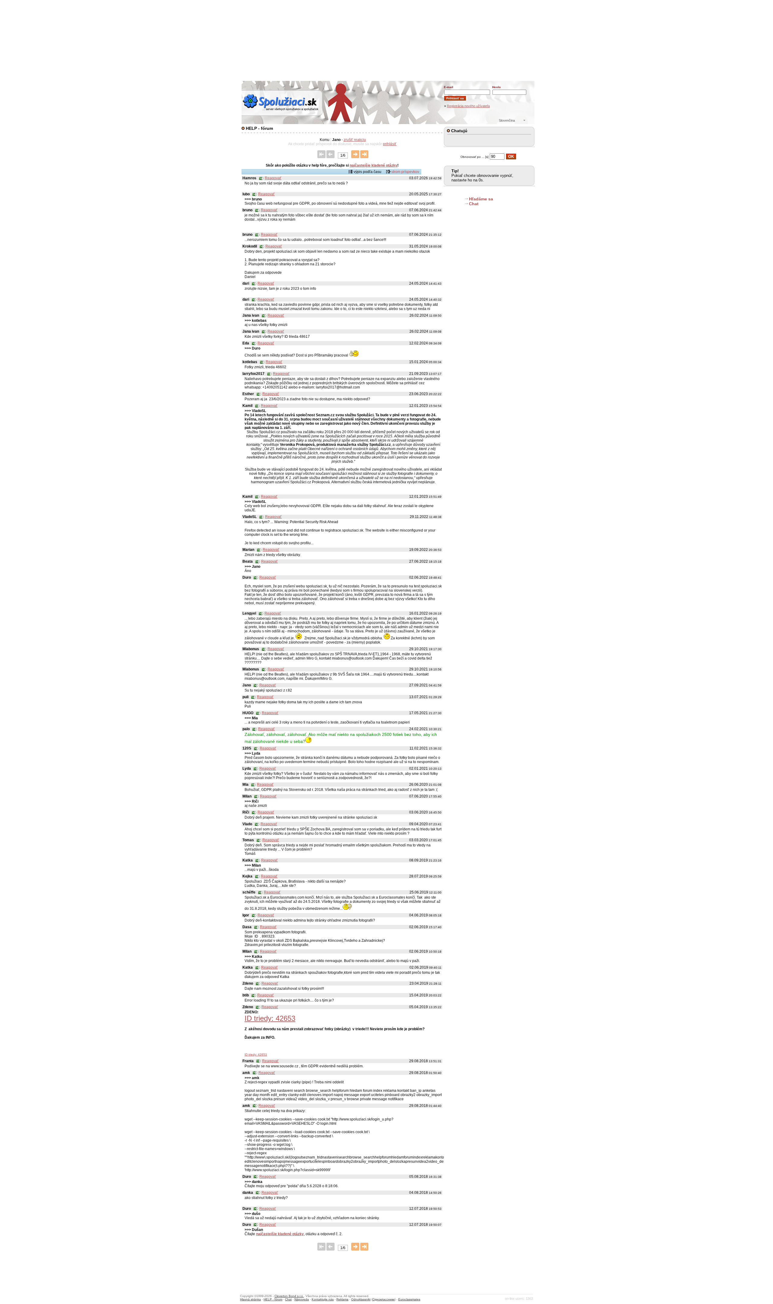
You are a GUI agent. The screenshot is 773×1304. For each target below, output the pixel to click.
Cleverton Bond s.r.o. (289, 1296)
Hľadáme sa (481, 199)
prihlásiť (389, 144)
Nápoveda (301, 1299)
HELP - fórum (273, 1299)
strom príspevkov (405, 172)
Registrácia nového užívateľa (468, 106)
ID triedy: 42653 (256, 1054)
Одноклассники (383, 1299)
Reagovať (273, 178)
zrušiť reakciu (355, 140)
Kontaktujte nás (323, 1299)
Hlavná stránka (250, 1299)
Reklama (342, 1299)
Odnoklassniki (360, 1299)
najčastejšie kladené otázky (373, 165)
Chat (474, 203)
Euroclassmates (409, 1299)
